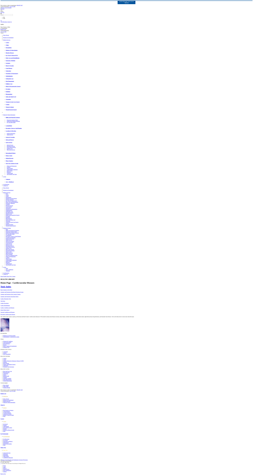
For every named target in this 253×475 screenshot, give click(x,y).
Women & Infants (9, 224)
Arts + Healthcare (9, 269)
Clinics (7, 196)
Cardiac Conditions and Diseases (7, 307)
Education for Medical (7, 441)
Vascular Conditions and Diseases (8, 312)
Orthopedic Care (9, 211)
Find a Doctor (6, 35)
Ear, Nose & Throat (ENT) (11, 200)
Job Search (5, 424)
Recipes (4, 344)
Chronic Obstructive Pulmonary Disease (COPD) (13, 360)
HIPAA (4, 468)
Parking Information (11, 133)
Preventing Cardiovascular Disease (8, 314)
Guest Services (9, 243)
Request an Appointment (8, 37)
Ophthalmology (9, 210)
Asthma (4, 358)
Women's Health (6, 387)
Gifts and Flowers (9, 242)
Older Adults (5, 386)
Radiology (8, 217)
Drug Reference (6, 343)
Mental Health (6, 376)
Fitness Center (9, 251)
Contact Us (9, 21)
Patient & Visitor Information (9, 114)
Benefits (5, 428)
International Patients (10, 250)
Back (7, 193)
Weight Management (7, 380)
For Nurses (5, 440)
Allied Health (6, 426)
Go (1, 20)
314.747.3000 (12, 6)
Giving (4, 176)
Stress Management (7, 379)
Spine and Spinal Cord (10, 219)
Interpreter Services (11, 146)
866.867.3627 (20, 5)
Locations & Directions (10, 237)
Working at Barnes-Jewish (8, 430)
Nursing (5, 425)
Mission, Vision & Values (8, 415)
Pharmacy (9, 172)
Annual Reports (6, 411)
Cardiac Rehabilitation (5, 305)
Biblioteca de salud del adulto (9, 335)
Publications (5, 455)
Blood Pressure (6, 372)
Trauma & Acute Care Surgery (12, 222)
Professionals (6, 442)
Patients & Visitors (7, 228)
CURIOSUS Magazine (8, 457)
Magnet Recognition (7, 443)
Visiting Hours (10, 173)
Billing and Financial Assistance (12, 230)
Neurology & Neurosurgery (11, 209)
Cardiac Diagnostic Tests (6, 298)
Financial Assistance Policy (12, 120)
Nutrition (5, 377)
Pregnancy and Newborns (8, 366)
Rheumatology (9, 218)
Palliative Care (9, 214)
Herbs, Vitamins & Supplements (10, 346)
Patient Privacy (6, 469)
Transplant (8, 221)
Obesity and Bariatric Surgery (9, 364)
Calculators (5, 351)
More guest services (11, 149)
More (4, 416)
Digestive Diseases (10, 199)
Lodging (8, 167)
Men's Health (6, 385)
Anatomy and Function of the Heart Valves (9, 296)
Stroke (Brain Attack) (5, 310)
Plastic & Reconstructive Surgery (13, 215)
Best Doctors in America (8, 410)
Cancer (7, 195)
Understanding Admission (12, 169)
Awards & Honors (7, 412)
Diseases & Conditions (8, 341)
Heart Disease (6, 363)
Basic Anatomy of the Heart (6, 289)
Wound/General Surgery (11, 225)
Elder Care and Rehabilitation (12, 202)
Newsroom (5, 454)
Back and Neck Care (7, 371)
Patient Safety (10, 170)
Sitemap (5, 471)
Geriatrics (8, 204)
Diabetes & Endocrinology (11, 198)
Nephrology (8, 208)
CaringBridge (8, 235)
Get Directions (4, 21)
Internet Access (10, 145)
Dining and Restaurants (12, 166)
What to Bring (10, 168)
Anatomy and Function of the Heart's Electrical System (12, 292)
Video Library (6, 456)
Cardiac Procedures (5, 303)
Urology (7, 223)
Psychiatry (8, 216)
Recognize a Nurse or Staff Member (13, 236)
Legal (4, 466)
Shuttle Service (10, 134)
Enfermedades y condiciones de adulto (11, 336)
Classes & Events (6, 452)
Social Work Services (11, 147)
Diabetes (5, 362)
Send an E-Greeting (10, 241)
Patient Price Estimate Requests (13, 121)
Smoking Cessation (7, 378)
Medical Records (9, 253)
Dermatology (8, 197)
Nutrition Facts (6, 347)
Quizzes (5, 352)
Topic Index (6, 286)
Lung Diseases (9, 206)
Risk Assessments (7, 354)
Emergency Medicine (10, 203)
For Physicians (6, 439)
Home (2, 276)
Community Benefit (7, 413)
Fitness (4, 374)
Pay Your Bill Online (11, 122)
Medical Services (6, 40)
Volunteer (8, 270)
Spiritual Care (10, 148)
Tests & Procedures (7, 342)
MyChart (2, 12)
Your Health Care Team (12, 174)
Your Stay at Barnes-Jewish (11, 255)
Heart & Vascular (9, 205)
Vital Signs (3, 301)
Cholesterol (5, 373)
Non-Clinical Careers (7, 427)
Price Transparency (7, 470)
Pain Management (9, 212)
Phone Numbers (9, 254)
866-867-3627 (20, 389)
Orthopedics (5, 365)
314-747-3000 (12, 391)
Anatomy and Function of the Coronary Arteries (10, 294)
